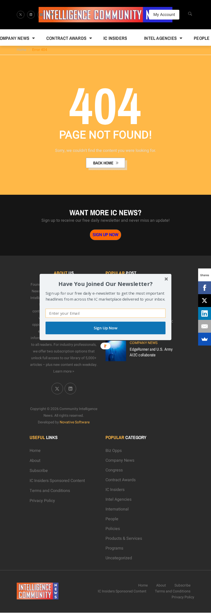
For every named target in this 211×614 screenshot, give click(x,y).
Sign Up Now (105, 328)
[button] (105, 284)
